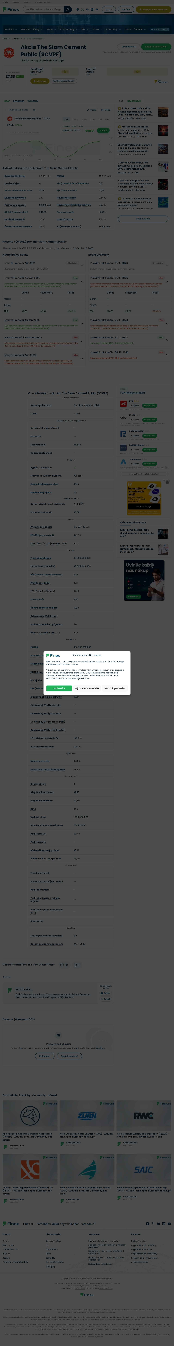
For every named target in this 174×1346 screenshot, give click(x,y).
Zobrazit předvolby (115, 688)
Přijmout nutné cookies (87, 688)
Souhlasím (59, 688)
